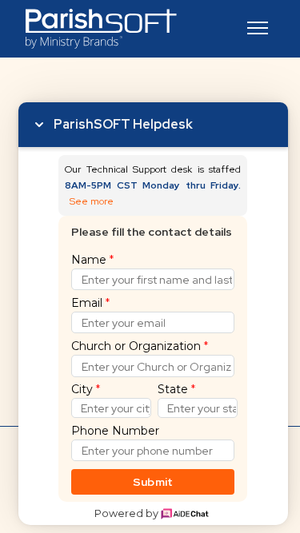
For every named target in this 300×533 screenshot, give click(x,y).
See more (92, 202)
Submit (153, 482)
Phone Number (115, 431)
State (176, 389)
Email (90, 303)
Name (92, 260)
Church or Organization (139, 346)
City (85, 389)
